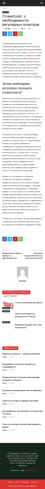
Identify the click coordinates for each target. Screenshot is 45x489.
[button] (42, 3)
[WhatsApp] (20, 33)
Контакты (34, 482)
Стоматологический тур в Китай (28, 302)
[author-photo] (22, 278)
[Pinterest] (15, 33)
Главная (10, 482)
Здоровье (12, 9)
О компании (25, 482)
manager (7, 28)
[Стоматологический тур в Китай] (8, 305)
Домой (4, 9)
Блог (16, 482)
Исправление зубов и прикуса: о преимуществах (12, 255)
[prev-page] (3, 335)
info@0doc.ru (30, 470)
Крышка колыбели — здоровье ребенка (21, 354)
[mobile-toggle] (4, 3)
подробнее (31, 52)
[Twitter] (10, 33)
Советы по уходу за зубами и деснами (20, 401)
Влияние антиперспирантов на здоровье (22, 390)
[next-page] (7, 335)
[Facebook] (4, 33)
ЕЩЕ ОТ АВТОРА (10, 296)
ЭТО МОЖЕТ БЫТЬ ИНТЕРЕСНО (16, 292)
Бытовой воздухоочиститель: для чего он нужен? (33, 255)
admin (4, 357)
